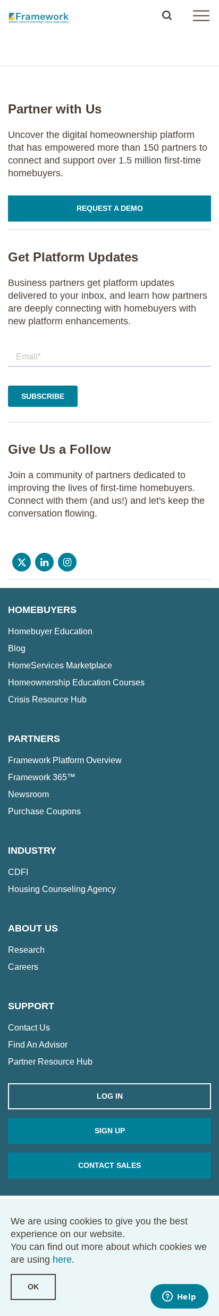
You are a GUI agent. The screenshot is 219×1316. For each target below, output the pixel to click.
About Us (33, 928)
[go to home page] (39, 15)
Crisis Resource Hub (47, 700)
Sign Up (110, 1130)
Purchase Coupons (44, 811)
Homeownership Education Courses (76, 683)
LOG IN (110, 1096)
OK (33, 1286)
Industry (32, 850)
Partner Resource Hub (50, 1062)
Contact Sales (109, 1165)
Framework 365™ (41, 777)
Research (26, 950)
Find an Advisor (38, 1045)
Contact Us (29, 1028)
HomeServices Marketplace (60, 665)
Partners (34, 738)
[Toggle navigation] (201, 15)
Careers (23, 967)
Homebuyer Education (50, 631)
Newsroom (28, 794)
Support (31, 1006)
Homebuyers (42, 610)
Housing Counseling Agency (62, 889)
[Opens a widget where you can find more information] (179, 1297)
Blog (17, 648)
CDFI (18, 872)
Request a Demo (110, 208)
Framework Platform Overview (65, 760)
